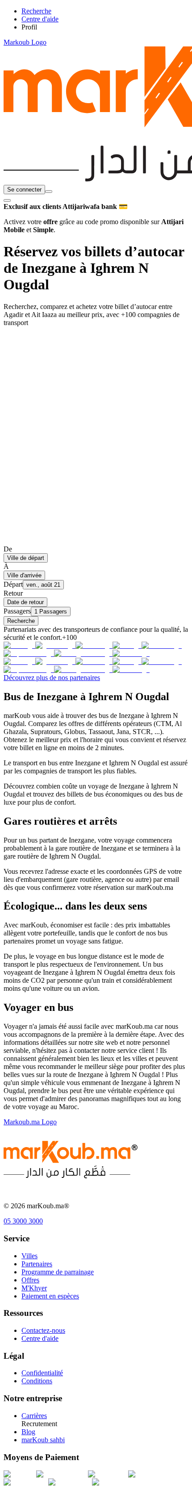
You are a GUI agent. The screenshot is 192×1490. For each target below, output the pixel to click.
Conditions (36, 1381)
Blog (28, 1432)
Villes (29, 1256)
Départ (13, 584)
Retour (13, 593)
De (8, 549)
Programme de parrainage (57, 1272)
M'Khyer (34, 1288)
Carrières (34, 1415)
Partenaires (36, 1264)
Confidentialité (42, 1373)
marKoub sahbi (43, 1440)
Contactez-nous (43, 1330)
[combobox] (48, 191)
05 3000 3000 (23, 1221)
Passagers (17, 611)
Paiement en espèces (50, 1296)
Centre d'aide (39, 1338)
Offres (30, 1280)
